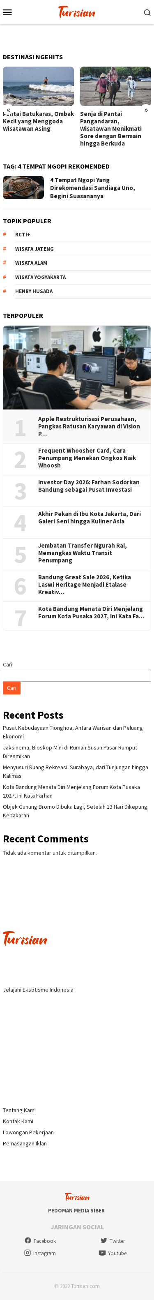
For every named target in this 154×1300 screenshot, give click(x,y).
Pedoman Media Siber (76, 1210)
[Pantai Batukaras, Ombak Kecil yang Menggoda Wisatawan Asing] (38, 86)
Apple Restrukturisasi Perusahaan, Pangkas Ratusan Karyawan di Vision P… (89, 426)
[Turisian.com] (76, 11)
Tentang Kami (19, 1110)
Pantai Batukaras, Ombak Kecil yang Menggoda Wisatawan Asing (38, 121)
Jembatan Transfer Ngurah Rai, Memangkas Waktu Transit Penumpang (82, 553)
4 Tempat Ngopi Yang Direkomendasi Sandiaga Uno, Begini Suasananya (92, 188)
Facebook (45, 1241)
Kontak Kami (18, 1121)
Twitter (117, 1241)
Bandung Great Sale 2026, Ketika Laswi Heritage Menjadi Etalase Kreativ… (84, 585)
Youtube (117, 1253)
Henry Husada (34, 291)
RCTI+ (22, 234)
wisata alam (31, 262)
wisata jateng (34, 248)
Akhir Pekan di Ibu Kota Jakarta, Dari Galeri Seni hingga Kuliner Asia (89, 517)
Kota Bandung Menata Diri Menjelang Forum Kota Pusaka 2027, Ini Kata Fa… (91, 612)
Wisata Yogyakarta (40, 277)
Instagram (44, 1253)
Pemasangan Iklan (25, 1143)
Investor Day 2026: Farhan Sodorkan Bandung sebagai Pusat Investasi (89, 486)
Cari (7, 664)
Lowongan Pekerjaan (28, 1132)
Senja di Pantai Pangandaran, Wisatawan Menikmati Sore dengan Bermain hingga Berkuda (111, 128)
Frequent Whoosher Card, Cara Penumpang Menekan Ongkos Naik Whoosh (87, 458)
